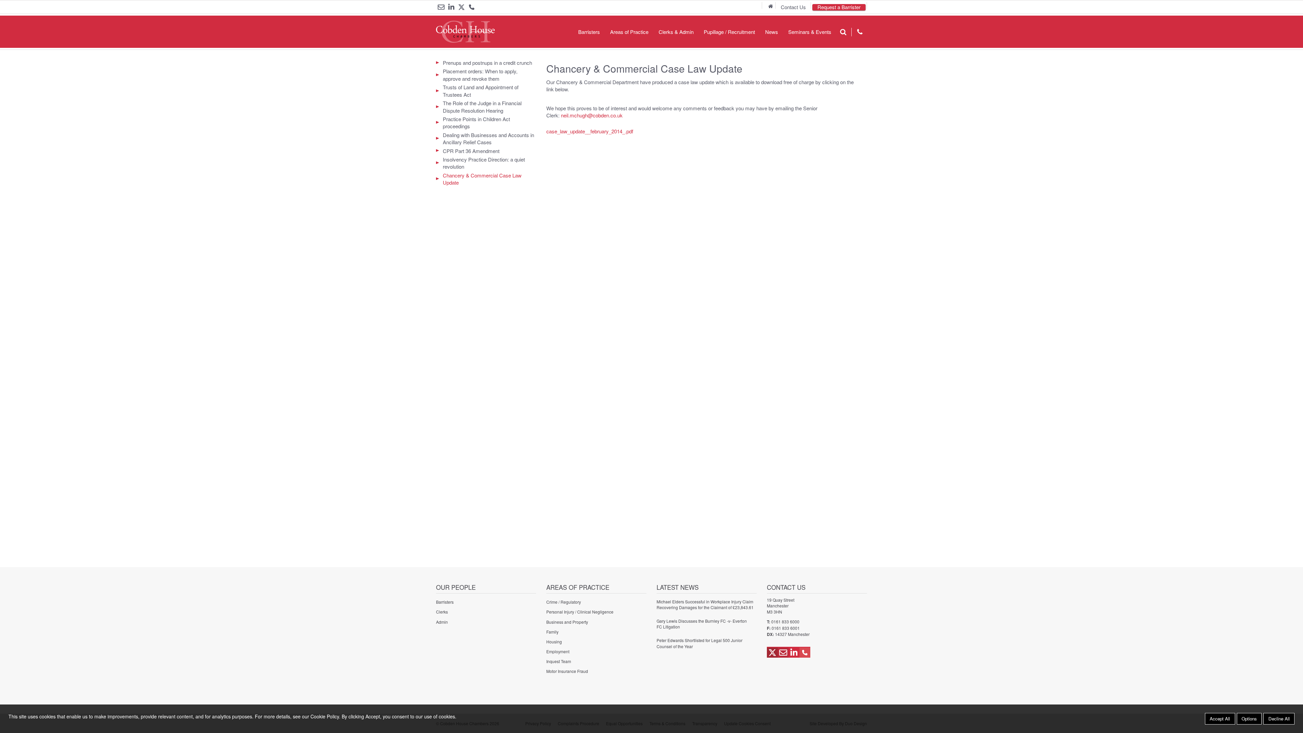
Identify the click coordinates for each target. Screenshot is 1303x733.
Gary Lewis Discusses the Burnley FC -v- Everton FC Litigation (702, 623)
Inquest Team (558, 661)
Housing (554, 641)
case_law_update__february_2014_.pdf (589, 131)
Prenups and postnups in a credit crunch (487, 62)
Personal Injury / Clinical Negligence (579, 612)
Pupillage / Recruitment (729, 31)
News (771, 31)
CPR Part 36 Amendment (471, 150)
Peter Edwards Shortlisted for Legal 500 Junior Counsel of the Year (699, 643)
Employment (557, 651)
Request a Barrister (839, 7)
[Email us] (441, 7)
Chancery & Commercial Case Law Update (482, 179)
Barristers (589, 31)
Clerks (442, 612)
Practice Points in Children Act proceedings (476, 122)
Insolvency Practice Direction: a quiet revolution (484, 163)
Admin (442, 622)
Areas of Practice (629, 31)
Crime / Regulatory (563, 602)
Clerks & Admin (676, 31)
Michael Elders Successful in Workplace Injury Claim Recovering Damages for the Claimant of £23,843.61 (705, 604)
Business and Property (567, 622)
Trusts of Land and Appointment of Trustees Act (480, 90)
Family (552, 632)
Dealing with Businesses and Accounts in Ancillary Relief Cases (488, 138)
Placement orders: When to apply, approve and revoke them (480, 75)
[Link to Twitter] (461, 7)
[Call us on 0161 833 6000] (472, 8)
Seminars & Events (809, 31)
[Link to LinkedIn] (451, 7)
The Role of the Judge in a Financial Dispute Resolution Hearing (482, 106)
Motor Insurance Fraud (567, 671)
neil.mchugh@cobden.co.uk (592, 115)
